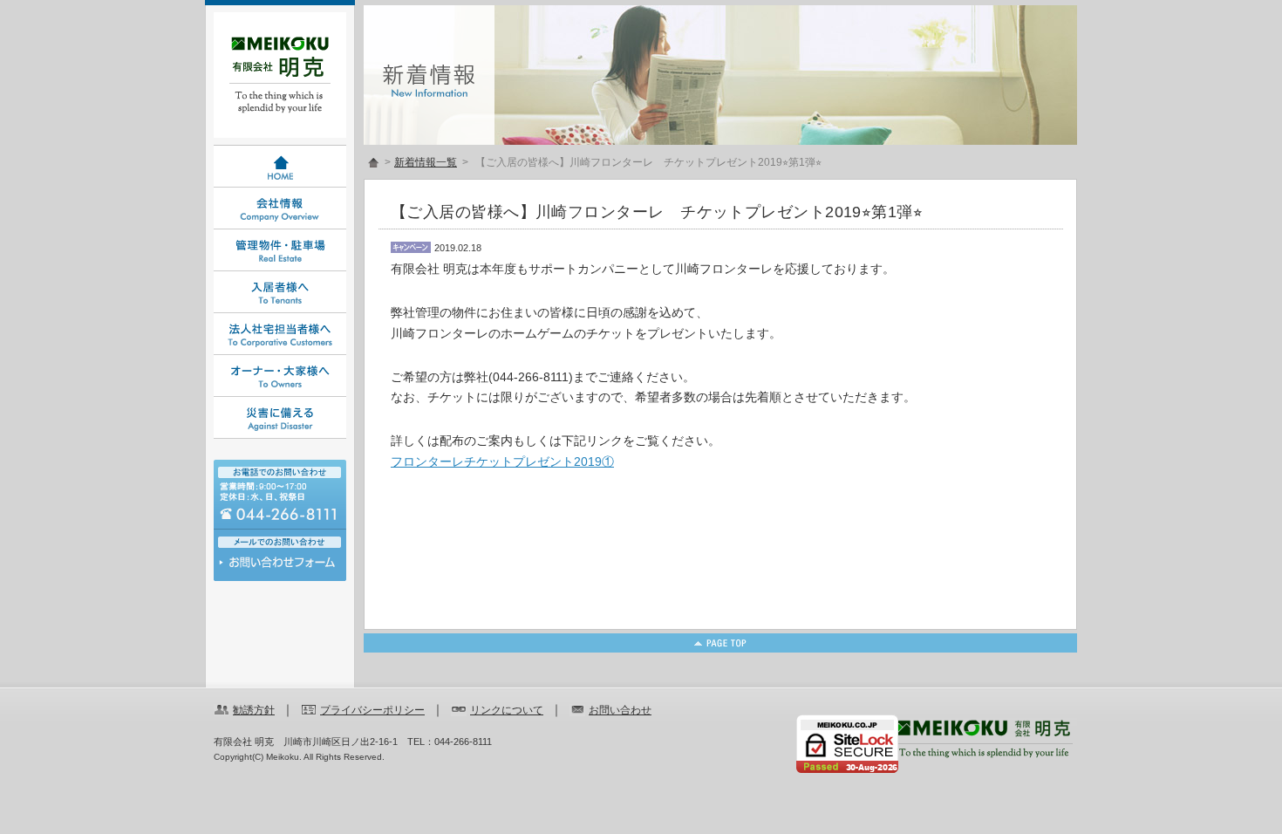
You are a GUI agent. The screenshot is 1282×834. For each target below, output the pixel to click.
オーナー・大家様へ (280, 376)
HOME (280, 167)
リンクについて (506, 710)
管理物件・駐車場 (280, 250)
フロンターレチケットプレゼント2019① (502, 461)
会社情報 (280, 208)
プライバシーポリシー (372, 710)
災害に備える (280, 418)
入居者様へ (280, 292)
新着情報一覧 (425, 162)
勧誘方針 (254, 710)
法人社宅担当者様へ (280, 334)
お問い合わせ (280, 566)
